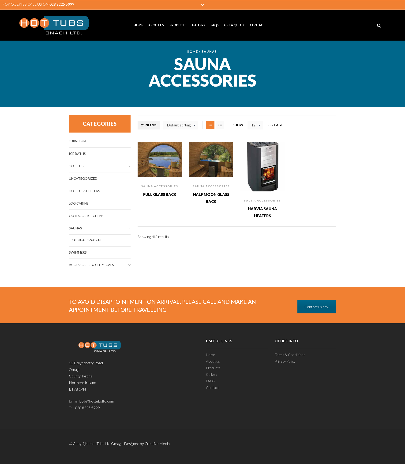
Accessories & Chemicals (91, 265)
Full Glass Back (159, 194)
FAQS (215, 25)
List (220, 125)
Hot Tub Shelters (84, 191)
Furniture (78, 141)
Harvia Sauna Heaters (262, 212)
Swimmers (78, 252)
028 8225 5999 (61, 4)
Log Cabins (79, 203)
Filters (151, 125)
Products (178, 25)
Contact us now (316, 306)
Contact (257, 25)
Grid (210, 125)
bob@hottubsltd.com (96, 401)
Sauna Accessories (159, 186)
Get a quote (234, 25)
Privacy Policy (285, 361)
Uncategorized (83, 178)
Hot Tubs (77, 166)
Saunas (209, 51)
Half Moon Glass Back (211, 198)
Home (138, 25)
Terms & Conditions (290, 355)
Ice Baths (77, 154)
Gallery (198, 25)
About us (156, 25)
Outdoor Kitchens (86, 216)
